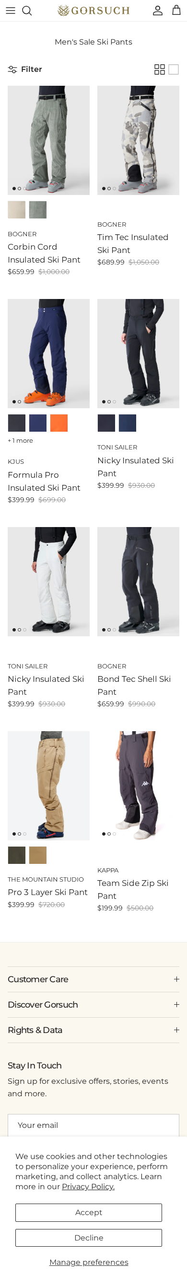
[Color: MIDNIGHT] (127, 423)
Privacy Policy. (88, 1186)
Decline (89, 1237)
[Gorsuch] (93, 10)
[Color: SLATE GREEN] (38, 209)
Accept (89, 1212)
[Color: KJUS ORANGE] (59, 423)
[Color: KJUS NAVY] (38, 423)
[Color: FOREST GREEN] (16, 855)
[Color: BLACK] (16, 423)
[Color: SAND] (38, 855)
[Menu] (10, 10)
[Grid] (159, 69)
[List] (173, 69)
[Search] (31, 10)
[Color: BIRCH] (16, 209)
